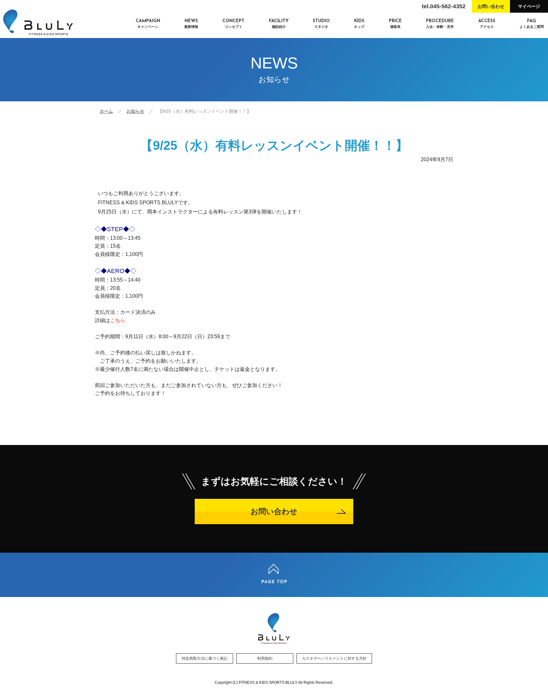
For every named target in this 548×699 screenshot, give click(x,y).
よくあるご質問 (531, 24)
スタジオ (321, 24)
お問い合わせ (491, 6)
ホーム (106, 111)
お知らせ (135, 111)
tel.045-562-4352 (444, 6)
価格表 (395, 24)
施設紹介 (279, 24)
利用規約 (264, 658)
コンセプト (233, 24)
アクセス (486, 24)
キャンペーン (148, 24)
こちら (117, 320)
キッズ (359, 24)
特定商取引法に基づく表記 (204, 658)
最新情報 (191, 24)
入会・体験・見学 (440, 24)
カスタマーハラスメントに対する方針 (334, 658)
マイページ (529, 6)
